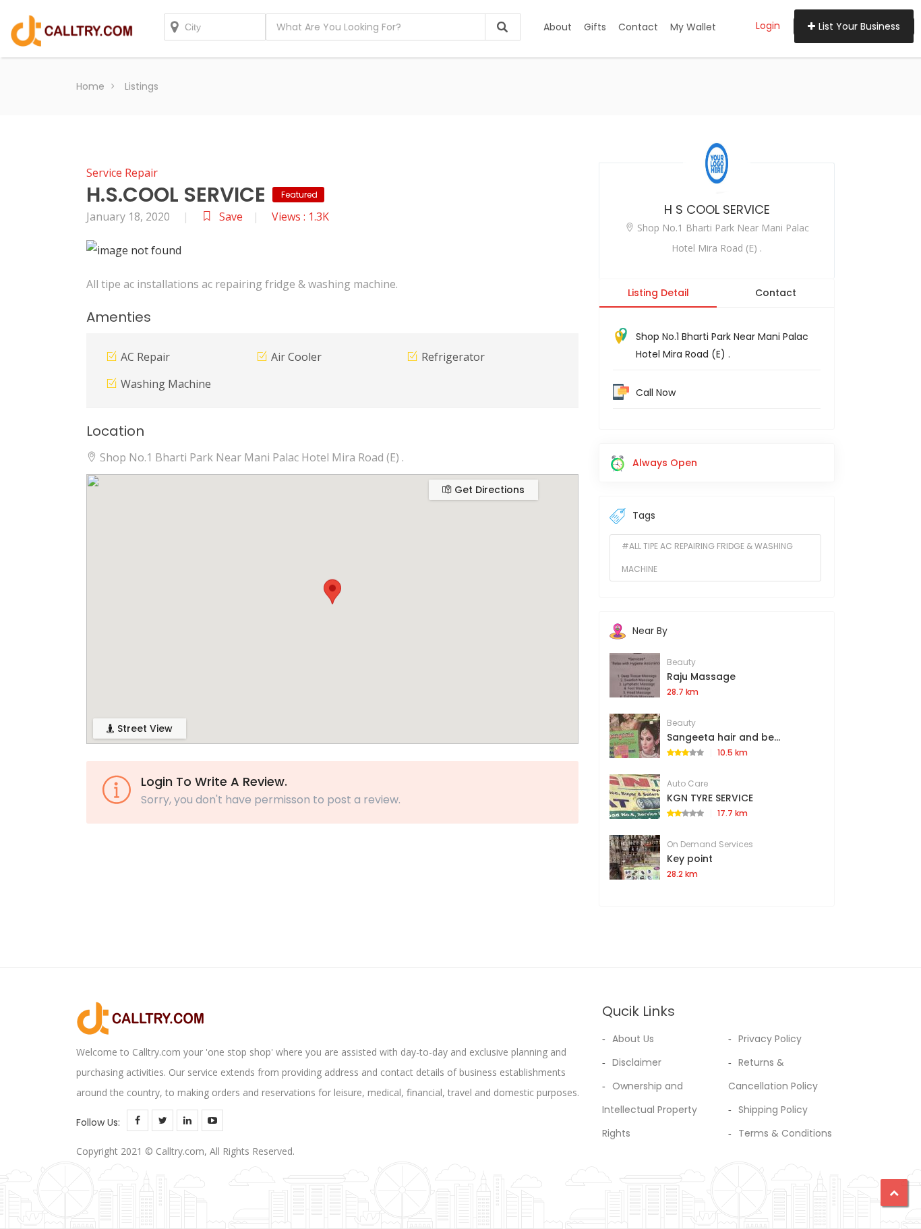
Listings (141, 86)
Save (231, 216)
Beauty (681, 662)
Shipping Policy (773, 1109)
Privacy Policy (770, 1039)
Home (90, 86)
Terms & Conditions (785, 1133)
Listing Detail (658, 292)
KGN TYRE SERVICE (710, 798)
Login (768, 25)
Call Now (656, 392)
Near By (649, 630)
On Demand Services (710, 844)
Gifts (595, 27)
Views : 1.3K (300, 216)
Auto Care (687, 783)
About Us (633, 1039)
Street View (144, 728)
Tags (643, 515)
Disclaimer (636, 1062)
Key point (690, 858)
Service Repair (122, 172)
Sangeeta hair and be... (723, 737)
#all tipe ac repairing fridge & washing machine (707, 557)
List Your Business (859, 26)
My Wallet (693, 27)
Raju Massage (701, 676)
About (557, 27)
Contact (638, 27)
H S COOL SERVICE (717, 209)
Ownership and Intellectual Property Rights (649, 1109)
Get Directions (488, 489)
